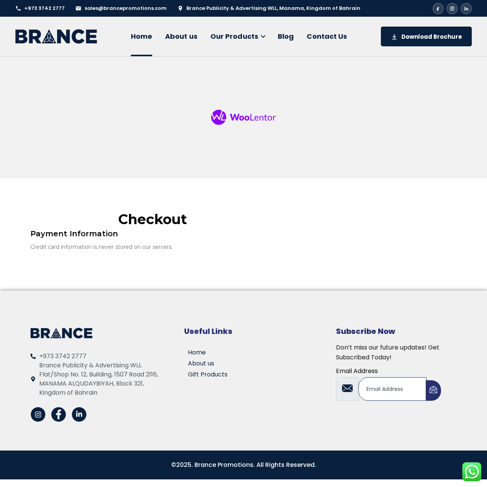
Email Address (357, 371)
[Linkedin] (79, 414)
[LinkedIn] (466, 8)
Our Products (234, 36)
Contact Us (327, 36)
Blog (286, 36)
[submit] (433, 390)
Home (141, 36)
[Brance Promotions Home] (56, 36)
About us (181, 36)
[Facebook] (438, 8)
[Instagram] (452, 8)
